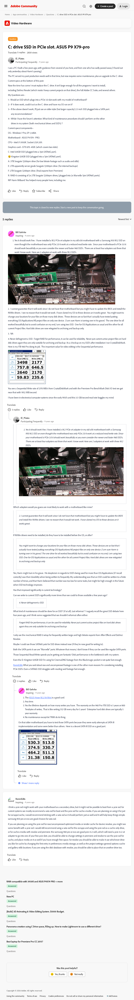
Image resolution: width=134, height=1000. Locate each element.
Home (7, 14)
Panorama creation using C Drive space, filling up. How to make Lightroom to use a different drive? (54, 926)
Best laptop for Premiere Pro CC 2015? (25, 941)
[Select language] (90, 6)
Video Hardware (36, 14)
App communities (20, 14)
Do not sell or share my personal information (85, 996)
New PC (10, 896)
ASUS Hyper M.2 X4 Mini (40, 697)
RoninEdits (18, 665)
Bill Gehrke (21, 232)
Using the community (15, 996)
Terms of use (32, 996)
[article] (66, 321)
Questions (50, 14)
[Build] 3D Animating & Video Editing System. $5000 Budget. (35, 911)
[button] (6, 7)
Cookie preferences (56, 996)
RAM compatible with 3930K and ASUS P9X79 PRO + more (35, 881)
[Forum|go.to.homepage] (23, 6)
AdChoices (113, 996)
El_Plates (20, 58)
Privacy (43, 996)
